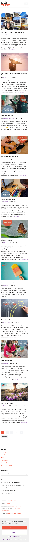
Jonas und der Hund (15, 506)
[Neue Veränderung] (14, 308)
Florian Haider (7, 322)
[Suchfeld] (26, 474)
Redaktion (6, 77)
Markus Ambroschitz (8, 118)
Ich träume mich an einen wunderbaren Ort (14, 74)
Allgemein (3, 452)
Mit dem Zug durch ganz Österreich (12, 32)
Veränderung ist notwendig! (10, 156)
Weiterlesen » (12, 49)
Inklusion (3, 455)
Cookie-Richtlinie (7, 540)
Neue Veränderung (7, 320)
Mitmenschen (4, 463)
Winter (8, 503)
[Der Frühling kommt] (14, 392)
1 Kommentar (22, 406)
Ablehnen (14, 532)
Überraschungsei (6, 240)
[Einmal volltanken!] (14, 104)
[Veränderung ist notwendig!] (14, 145)
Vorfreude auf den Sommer (10, 283)
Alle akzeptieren (14, 528)
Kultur (2, 457)
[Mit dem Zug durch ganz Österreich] (14, 21)
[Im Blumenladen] (14, 349)
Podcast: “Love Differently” (14, 513)
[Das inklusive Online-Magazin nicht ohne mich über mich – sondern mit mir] (5, 3)
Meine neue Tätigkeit (8, 199)
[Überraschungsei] (14, 229)
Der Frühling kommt (7, 403)
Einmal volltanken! (7, 116)
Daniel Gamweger (8, 35)
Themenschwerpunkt (6, 465)
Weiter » (4, 436)
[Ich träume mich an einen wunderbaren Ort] (14, 62)
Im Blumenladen (6, 360)
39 (21, 432)
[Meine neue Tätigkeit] (14, 188)
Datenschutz (16, 540)
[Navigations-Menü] (26, 4)
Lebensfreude (4, 460)
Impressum (23, 540)
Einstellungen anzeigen (14, 536)
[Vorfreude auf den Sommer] (14, 271)
